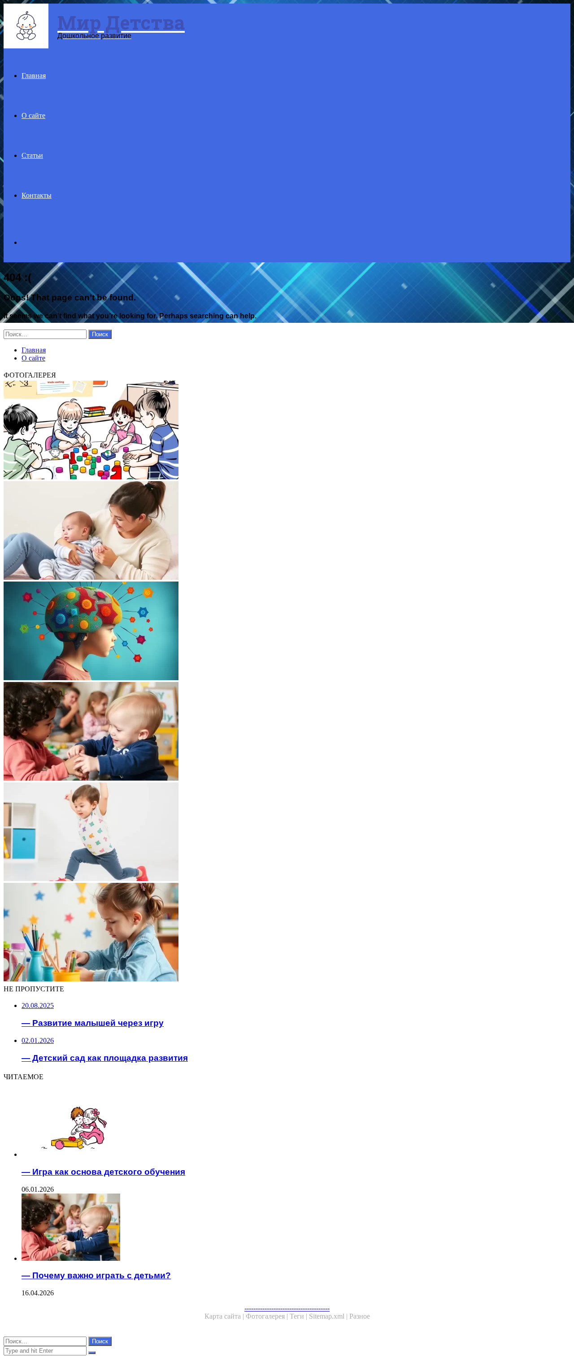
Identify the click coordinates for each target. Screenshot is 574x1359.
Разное (359, 1316)
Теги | (299, 1316)
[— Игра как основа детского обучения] (282, 1124)
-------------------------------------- (287, 1308)
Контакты (37, 195)
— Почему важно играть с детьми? (96, 1275)
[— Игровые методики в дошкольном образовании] (273, 431)
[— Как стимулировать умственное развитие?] (273, 632)
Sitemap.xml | (329, 1316)
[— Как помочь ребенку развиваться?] (273, 531)
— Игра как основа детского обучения (103, 1172)
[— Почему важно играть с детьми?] (273, 732)
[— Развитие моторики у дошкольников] (273, 832)
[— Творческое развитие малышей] (273, 933)
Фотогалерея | (268, 1316)
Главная (34, 75)
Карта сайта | (225, 1316)
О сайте (33, 115)
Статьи (32, 155)
